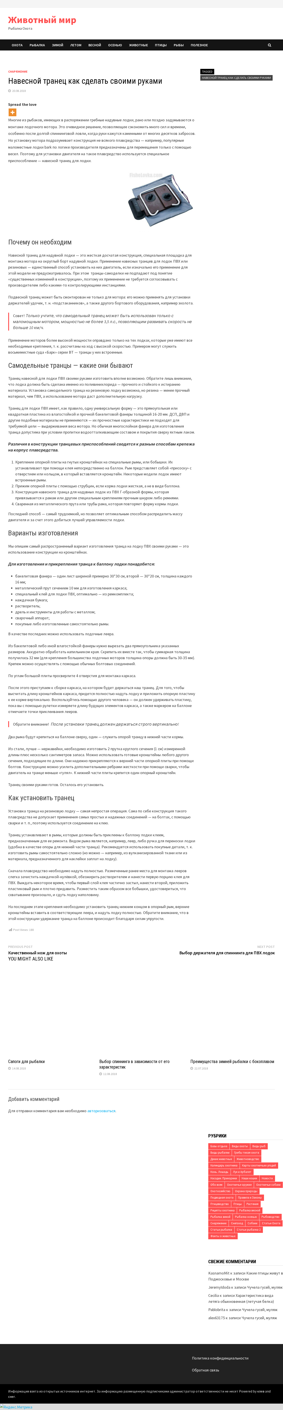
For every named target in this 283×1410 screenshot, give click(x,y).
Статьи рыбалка (221, 1230)
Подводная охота (221, 1197)
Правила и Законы (250, 1197)
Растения (252, 1204)
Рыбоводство (270, 1217)
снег (11, 1396)
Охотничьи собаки (268, 1185)
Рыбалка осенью (246, 1217)
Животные (138, 45)
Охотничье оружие (239, 1185)
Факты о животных (222, 1236)
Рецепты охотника (222, 1210)
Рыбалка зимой (220, 1217)
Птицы (161, 45)
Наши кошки (249, 1178)
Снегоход (237, 1223)
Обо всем (216, 1185)
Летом (75, 45)
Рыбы (179, 45)
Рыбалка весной (249, 1210)
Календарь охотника (223, 1165)
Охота (17, 45)
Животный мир (42, 20)
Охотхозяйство (220, 1191)
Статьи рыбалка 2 (249, 1230)
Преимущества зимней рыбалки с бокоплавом (232, 1061)
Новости (267, 1178)
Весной (94, 45)
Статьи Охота (271, 1223)
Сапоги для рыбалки (26, 1061)
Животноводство (248, 1159)
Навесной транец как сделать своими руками (236, 78)
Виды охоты (240, 1146)
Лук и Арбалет (242, 1172)
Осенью (115, 45)
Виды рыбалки (219, 1152)
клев (260, 1391)
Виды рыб (259, 1146)
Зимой (57, 45)
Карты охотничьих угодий (259, 1165)
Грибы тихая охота (246, 1152)
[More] (12, 112)
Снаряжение (17, 72)
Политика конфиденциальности (220, 1358)
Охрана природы (246, 1191)
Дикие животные (221, 1159)
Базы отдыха (218, 1146)
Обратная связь (205, 1370)
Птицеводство (219, 1204)
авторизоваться (101, 1110)
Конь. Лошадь (219, 1172)
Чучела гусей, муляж (265, 1287)
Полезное (199, 45)
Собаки (252, 1223)
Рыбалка (37, 45)
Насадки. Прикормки (223, 1178)
